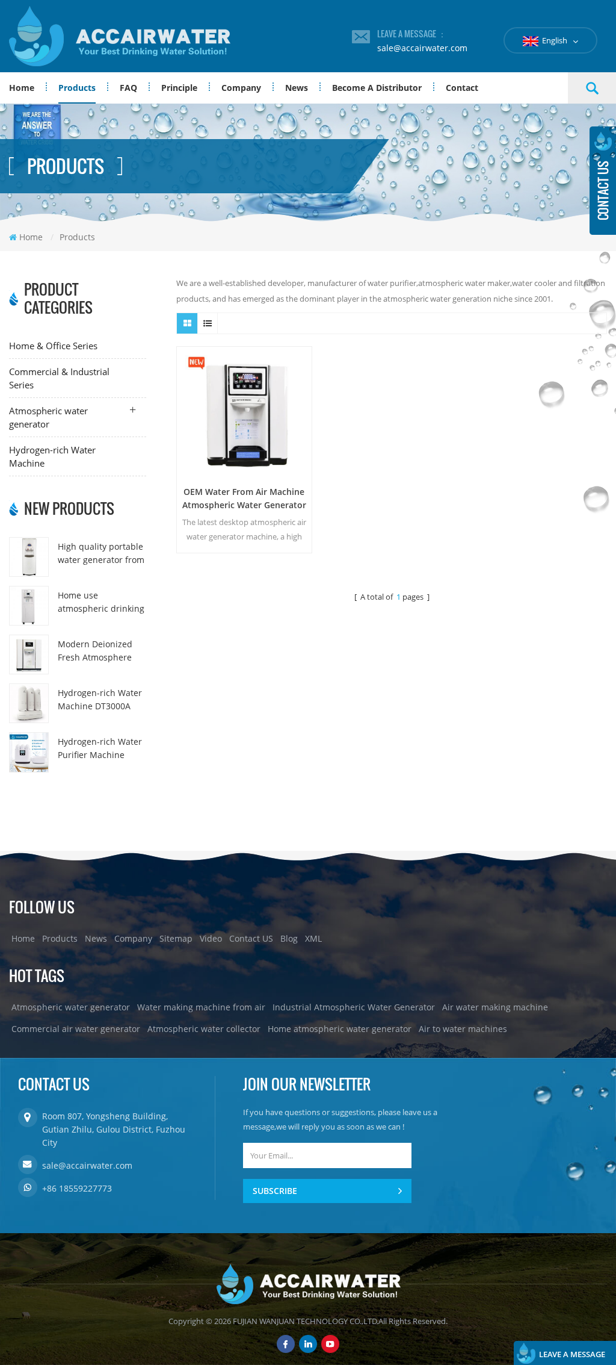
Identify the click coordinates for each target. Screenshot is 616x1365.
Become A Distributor (377, 87)
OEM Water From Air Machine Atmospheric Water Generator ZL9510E (244, 499)
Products (77, 87)
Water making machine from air (201, 1007)
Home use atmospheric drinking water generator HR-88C (101, 602)
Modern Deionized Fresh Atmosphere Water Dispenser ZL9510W (95, 651)
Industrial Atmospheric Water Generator (354, 1007)
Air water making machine (495, 1007)
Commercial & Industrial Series (59, 378)
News (296, 87)
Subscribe (275, 1190)
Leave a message (572, 1354)
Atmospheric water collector (203, 1028)
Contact (462, 87)
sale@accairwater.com (422, 48)
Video (211, 938)
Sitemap (175, 938)
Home (21, 87)
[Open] (603, 180)
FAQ (128, 87)
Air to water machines (463, 1028)
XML (313, 938)
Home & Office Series (53, 346)
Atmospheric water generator (48, 417)
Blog (289, 938)
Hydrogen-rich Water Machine (52, 456)
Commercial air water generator (75, 1028)
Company (241, 87)
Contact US (251, 938)
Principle (179, 87)
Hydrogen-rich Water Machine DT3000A (100, 699)
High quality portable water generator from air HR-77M (101, 554)
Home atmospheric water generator (339, 1028)
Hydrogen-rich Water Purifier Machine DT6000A (100, 749)
